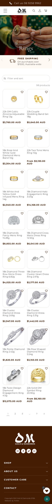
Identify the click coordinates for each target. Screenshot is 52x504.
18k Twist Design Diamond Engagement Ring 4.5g (13, 392)
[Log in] (40, 11)
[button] (5, 11)
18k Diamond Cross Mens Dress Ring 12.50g (37, 235)
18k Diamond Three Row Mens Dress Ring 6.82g (14, 274)
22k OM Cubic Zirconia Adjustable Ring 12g (13, 114)
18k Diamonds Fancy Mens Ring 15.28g (12, 235)
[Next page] (44, 414)
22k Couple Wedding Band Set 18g (38, 114)
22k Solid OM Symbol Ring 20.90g (34, 390)
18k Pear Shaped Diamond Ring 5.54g (36, 351)
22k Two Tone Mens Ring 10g (38, 151)
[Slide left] (3, 60)
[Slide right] (49, 60)
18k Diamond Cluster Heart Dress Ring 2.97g (38, 274)
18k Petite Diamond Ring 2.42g (14, 350)
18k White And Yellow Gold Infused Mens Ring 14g (13, 195)
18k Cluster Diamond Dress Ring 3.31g (36, 313)
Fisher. (16, 501)
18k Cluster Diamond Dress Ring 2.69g (11, 313)
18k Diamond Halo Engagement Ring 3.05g (37, 194)
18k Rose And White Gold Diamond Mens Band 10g (11, 154)
